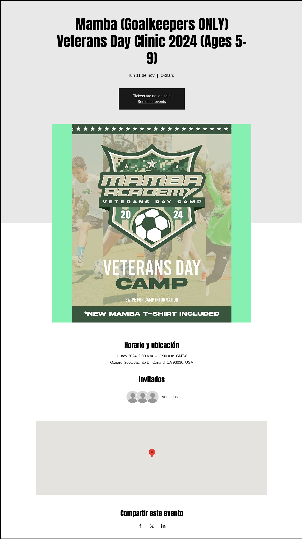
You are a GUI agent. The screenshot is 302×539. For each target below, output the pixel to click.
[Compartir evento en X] (152, 526)
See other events (152, 102)
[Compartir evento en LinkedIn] (163, 526)
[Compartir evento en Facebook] (140, 526)
